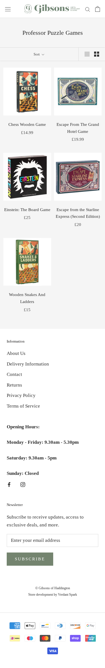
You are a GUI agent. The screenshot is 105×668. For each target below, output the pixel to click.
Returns (14, 385)
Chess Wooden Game (27, 124)
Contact (14, 374)
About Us (16, 353)
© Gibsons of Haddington (52, 588)
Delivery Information (28, 364)
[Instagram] (22, 484)
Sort (37, 54)
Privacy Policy (21, 395)
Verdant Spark (67, 595)
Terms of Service (23, 406)
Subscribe (30, 559)
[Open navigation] (8, 8)
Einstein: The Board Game (27, 209)
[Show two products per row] (96, 54)
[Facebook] (9, 484)
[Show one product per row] (87, 54)
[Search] (87, 9)
